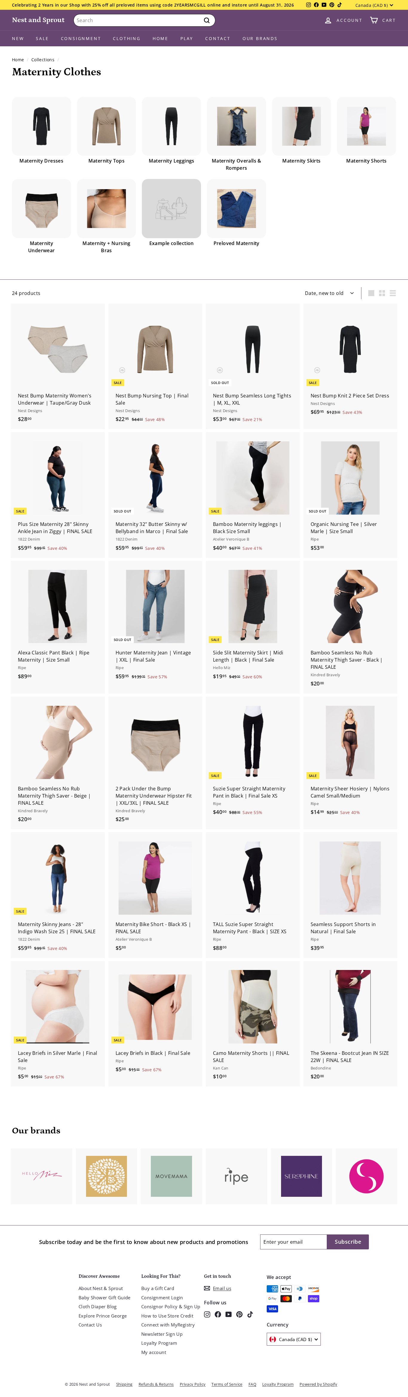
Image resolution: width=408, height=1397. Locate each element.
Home (160, 38)
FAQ (252, 1384)
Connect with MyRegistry (168, 1325)
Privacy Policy (193, 1384)
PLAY (186, 38)
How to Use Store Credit (167, 1316)
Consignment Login (162, 1297)
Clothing (126, 38)
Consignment (81, 38)
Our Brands (260, 38)
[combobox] (144, 20)
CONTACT (218, 38)
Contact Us (90, 1325)
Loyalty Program (159, 1343)
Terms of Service (226, 1384)
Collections (42, 59)
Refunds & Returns (156, 1384)
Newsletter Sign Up (161, 1334)
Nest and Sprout (38, 20)
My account (153, 1352)
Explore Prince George (103, 1316)
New (18, 38)
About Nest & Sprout (101, 1288)
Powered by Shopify (318, 1384)
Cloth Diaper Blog (98, 1306)
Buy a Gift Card (157, 1288)
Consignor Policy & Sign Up (170, 1306)
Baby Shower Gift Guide (105, 1297)
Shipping (124, 1384)
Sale (42, 38)
